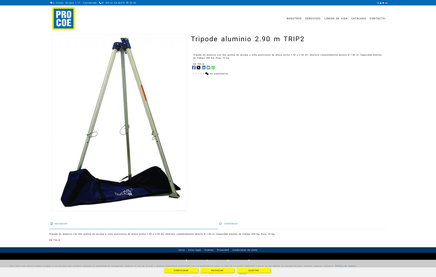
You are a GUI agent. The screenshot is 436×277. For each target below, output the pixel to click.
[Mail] (209, 68)
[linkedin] (204, 68)
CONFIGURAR (181, 270)
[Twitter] (199, 68)
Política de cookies (345, 266)
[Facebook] (194, 68)
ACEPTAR (254, 270)
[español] (386, 3)
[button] (380, 3)
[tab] (133, 223)
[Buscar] (378, 3)
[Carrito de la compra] (383, 3)
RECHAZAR (217, 270)
